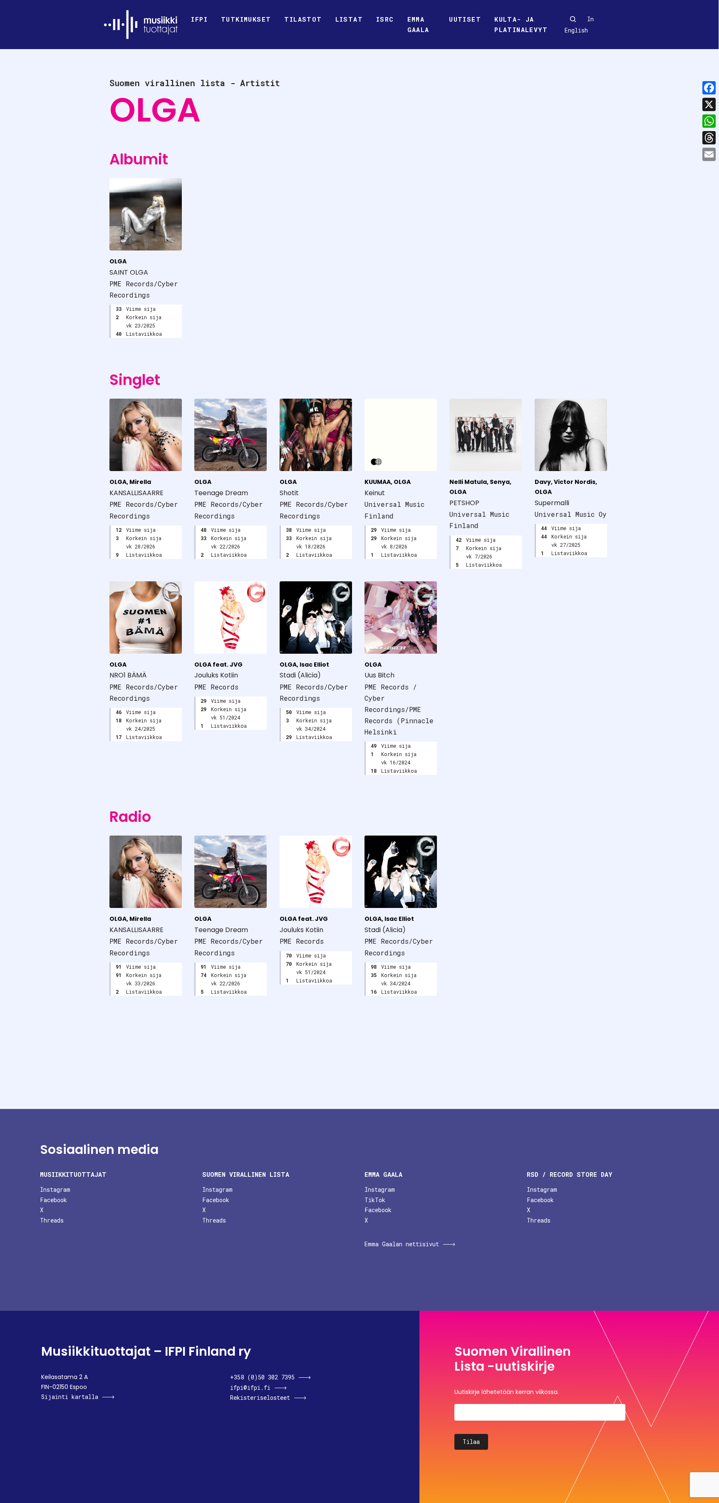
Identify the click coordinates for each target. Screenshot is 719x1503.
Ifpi (199, 19)
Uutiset (465, 19)
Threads (52, 1220)
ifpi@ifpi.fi (250, 1387)
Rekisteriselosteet (260, 1397)
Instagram (55, 1189)
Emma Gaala (418, 24)
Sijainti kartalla (69, 1397)
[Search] (573, 19)
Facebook (53, 1200)
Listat (349, 19)
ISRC (385, 19)
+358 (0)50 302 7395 (262, 1377)
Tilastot (303, 19)
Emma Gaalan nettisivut (401, 1244)
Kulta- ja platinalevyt (521, 24)
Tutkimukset (246, 19)
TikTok (374, 1200)
